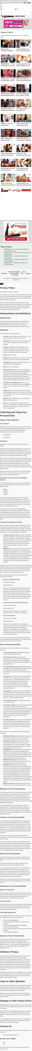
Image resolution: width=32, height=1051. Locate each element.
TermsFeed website (14, 572)
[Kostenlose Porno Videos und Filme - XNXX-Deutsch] (13, 15)
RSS (22, 273)
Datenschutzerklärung (14, 271)
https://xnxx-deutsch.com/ (10, 400)
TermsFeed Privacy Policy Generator (9, 309)
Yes (4, 1042)
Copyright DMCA (14, 273)
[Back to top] (29, 1048)
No (4, 1044)
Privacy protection (12, 9)
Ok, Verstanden (23, 6)
